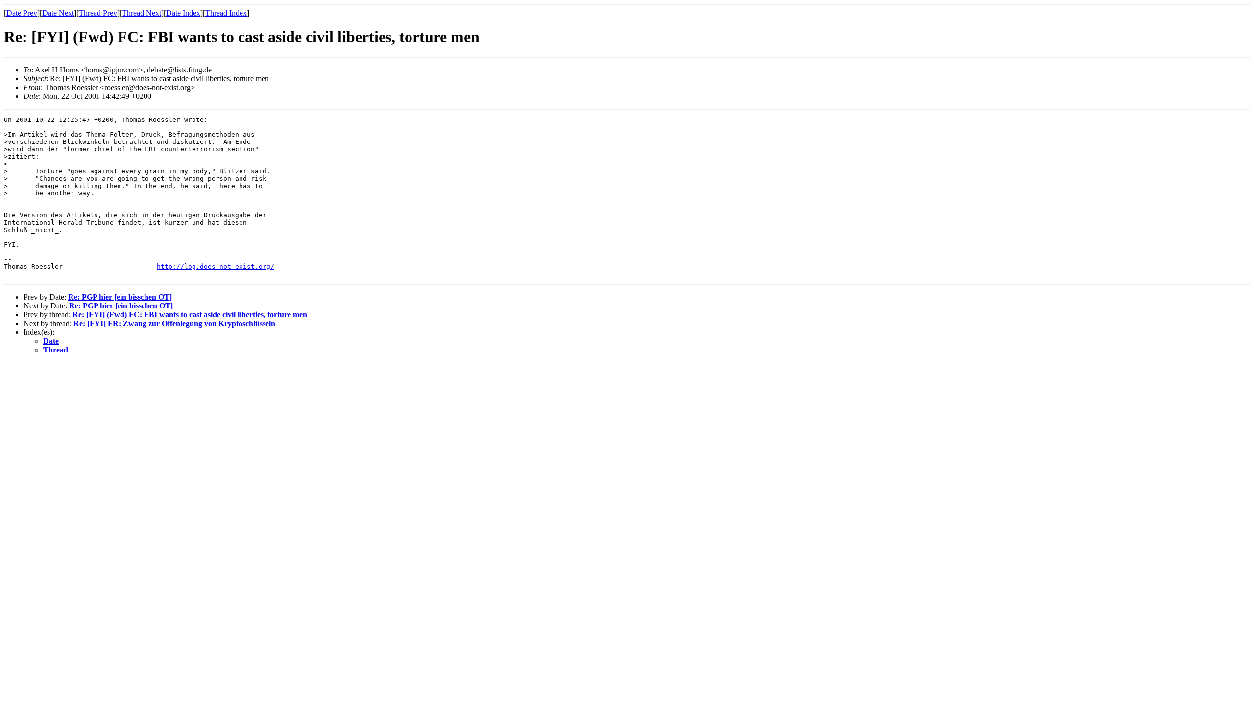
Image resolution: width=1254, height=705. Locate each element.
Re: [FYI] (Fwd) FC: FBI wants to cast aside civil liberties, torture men (189, 314)
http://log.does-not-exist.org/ (215, 266)
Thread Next (141, 13)
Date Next (58, 13)
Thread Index (226, 13)
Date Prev (21, 13)
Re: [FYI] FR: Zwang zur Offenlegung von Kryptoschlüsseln (174, 323)
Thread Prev (98, 13)
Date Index (183, 13)
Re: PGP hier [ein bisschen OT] (120, 297)
